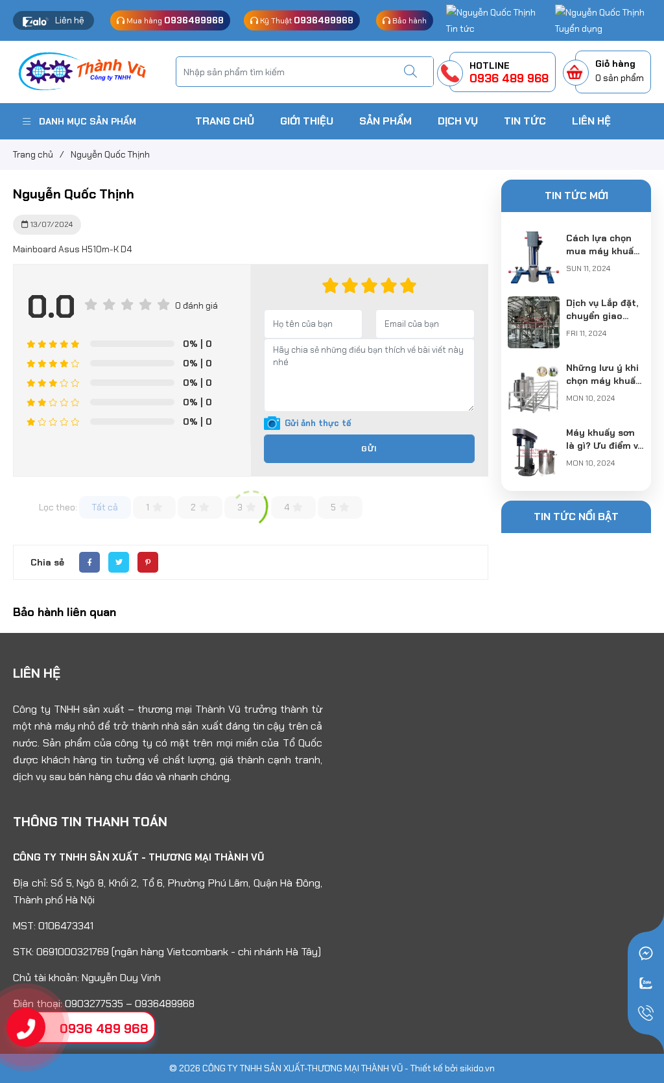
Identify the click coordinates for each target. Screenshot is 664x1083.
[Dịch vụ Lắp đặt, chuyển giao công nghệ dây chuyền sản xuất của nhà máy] (534, 304)
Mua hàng (174, 20)
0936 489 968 (104, 1028)
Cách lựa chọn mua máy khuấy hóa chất (602, 251)
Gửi (369, 449)
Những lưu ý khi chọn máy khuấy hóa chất (603, 380)
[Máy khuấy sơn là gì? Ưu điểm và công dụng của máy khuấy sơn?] (534, 434)
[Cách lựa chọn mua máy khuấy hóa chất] (534, 239)
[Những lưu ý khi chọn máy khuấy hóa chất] (534, 369)
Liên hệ (69, 20)
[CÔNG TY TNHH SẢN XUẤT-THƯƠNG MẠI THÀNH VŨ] (88, 71)
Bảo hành (408, 21)
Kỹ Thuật (305, 20)
